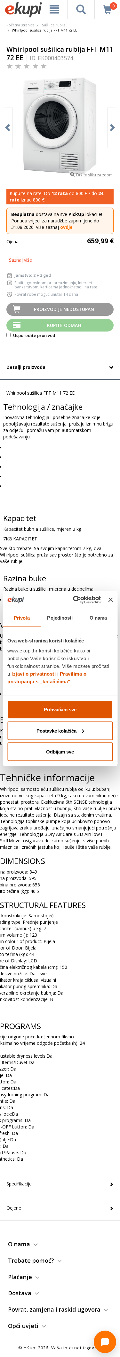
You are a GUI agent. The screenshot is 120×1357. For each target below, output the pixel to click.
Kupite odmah (64, 325)
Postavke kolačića (56, 730)
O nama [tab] (98, 617)
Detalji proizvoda (25, 367)
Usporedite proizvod (33, 335)
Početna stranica (20, 25)
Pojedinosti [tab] (60, 617)
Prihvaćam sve (60, 709)
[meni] (54, 9)
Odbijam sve (60, 751)
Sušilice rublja (54, 25)
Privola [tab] (22, 617)
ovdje (66, 227)
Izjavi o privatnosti (34, 674)
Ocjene (13, 1208)
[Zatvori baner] (110, 599)
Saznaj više (20, 260)
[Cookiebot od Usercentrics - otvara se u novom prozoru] (75, 600)
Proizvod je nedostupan (64, 309)
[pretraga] (81, 9)
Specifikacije (19, 1184)
